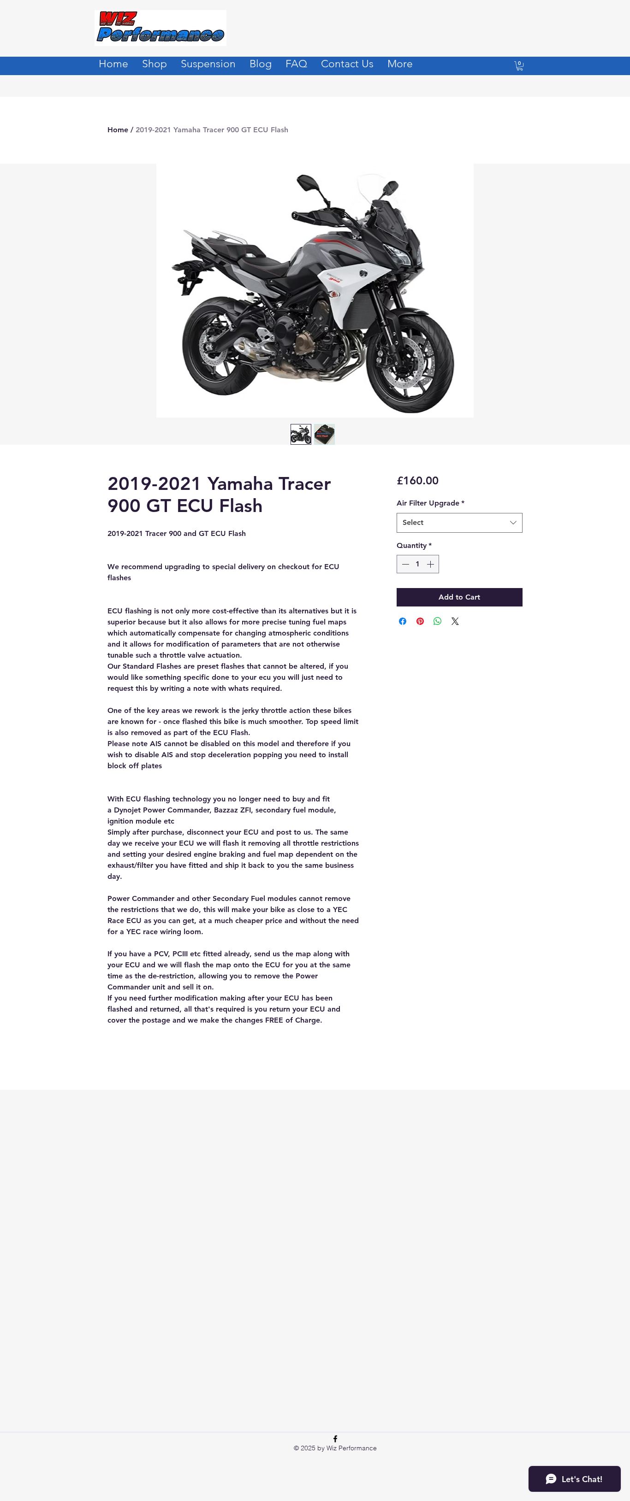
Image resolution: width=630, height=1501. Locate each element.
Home (117, 129)
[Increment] (431, 564)
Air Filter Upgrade (430, 503)
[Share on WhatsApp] (437, 621)
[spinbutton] (418, 564)
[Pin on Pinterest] (420, 621)
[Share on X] (455, 621)
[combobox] (460, 523)
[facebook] (335, 1438)
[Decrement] (404, 564)
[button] (519, 66)
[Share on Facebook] (402, 621)
